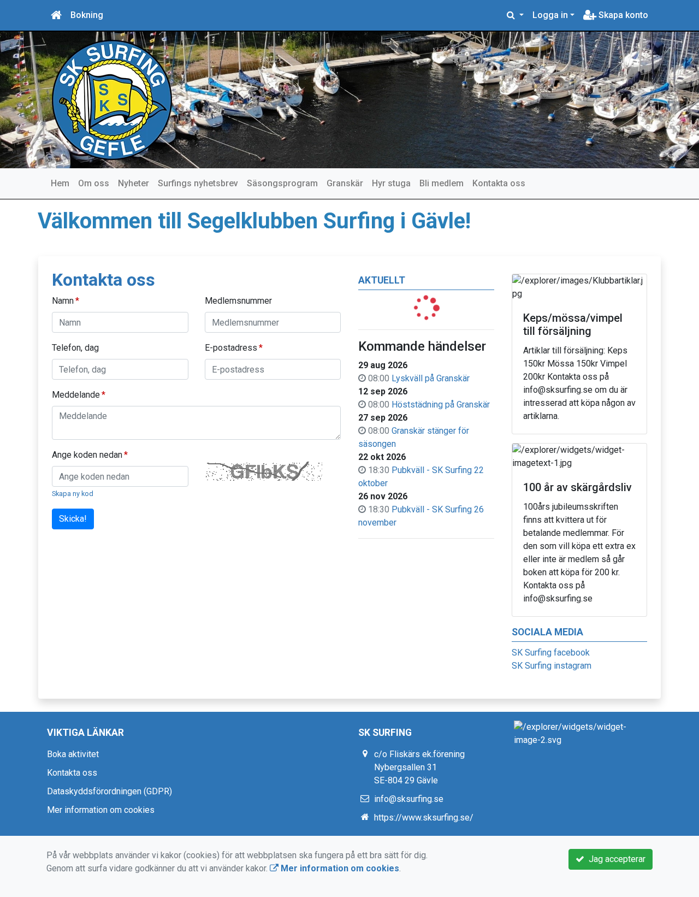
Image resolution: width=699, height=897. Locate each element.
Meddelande (76, 395)
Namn (63, 301)
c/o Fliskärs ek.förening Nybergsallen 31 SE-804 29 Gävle (419, 767)
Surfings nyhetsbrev (198, 183)
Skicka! (73, 519)
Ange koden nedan (87, 455)
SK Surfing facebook (551, 652)
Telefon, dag (75, 348)
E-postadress (231, 348)
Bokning (86, 15)
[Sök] (515, 15)
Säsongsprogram (282, 183)
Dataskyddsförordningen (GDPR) (109, 791)
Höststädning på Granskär (441, 404)
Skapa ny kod (72, 493)
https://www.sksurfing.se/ (423, 817)
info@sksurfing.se (408, 799)
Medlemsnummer (238, 301)
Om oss (93, 183)
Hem (60, 183)
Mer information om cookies (101, 810)
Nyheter (133, 183)
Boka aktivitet (73, 754)
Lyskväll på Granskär (431, 378)
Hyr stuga (391, 183)
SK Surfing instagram (551, 665)
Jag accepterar (614, 859)
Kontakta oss (498, 183)
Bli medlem (441, 183)
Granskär (345, 183)
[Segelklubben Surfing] (112, 99)
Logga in (550, 15)
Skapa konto (622, 15)
